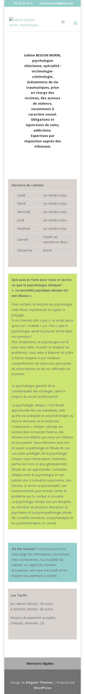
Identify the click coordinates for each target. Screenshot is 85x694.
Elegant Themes (39, 682)
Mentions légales (40, 663)
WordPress (42, 688)
